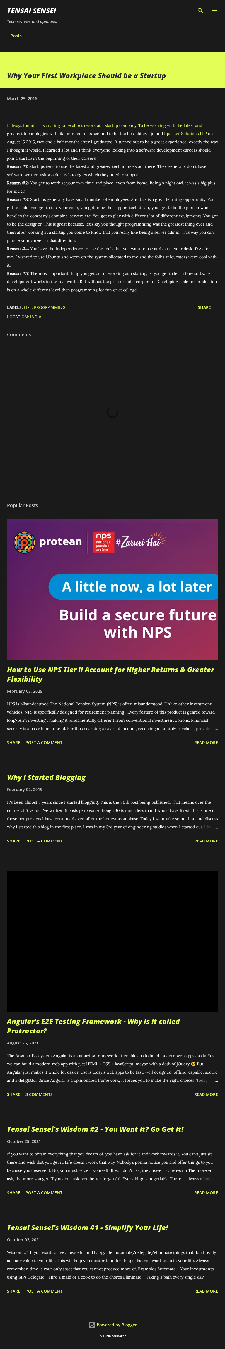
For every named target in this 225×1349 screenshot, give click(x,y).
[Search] (200, 10)
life (28, 307)
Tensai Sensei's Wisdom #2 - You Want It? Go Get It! (95, 1129)
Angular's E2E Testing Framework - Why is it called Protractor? (93, 1025)
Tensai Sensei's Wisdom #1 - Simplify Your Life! (87, 1227)
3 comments (39, 1094)
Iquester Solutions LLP (185, 133)
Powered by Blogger (116, 1325)
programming (49, 307)
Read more (206, 742)
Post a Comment (43, 742)
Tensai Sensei (31, 10)
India (35, 316)
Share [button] (204, 307)
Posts (16, 35)
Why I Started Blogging (46, 777)
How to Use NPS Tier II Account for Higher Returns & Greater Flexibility (110, 674)
